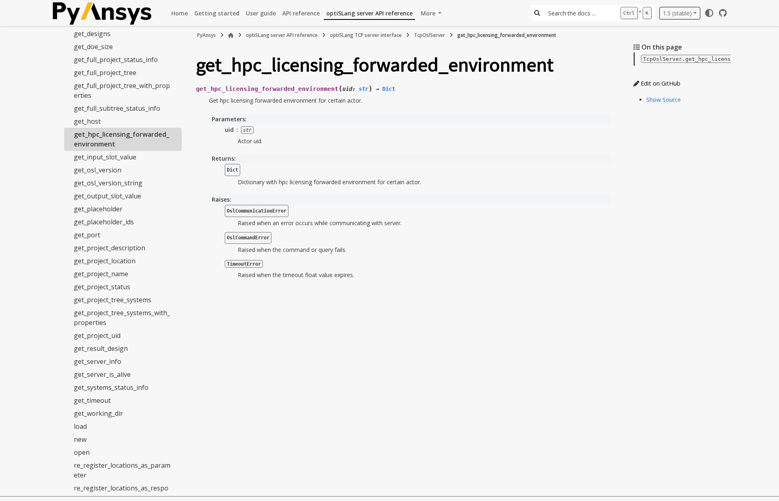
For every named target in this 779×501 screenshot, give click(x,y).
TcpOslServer (429, 35)
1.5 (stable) (677, 13)
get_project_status (102, 286)
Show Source (663, 99)
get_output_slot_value (107, 195)
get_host (87, 121)
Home (179, 13)
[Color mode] (709, 13)
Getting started (216, 13)
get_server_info (97, 361)
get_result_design (101, 348)
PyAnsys (206, 35)
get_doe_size (93, 46)
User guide (261, 13)
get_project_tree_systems (112, 299)
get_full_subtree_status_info (117, 108)
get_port (87, 234)
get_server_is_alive (102, 374)
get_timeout (92, 400)
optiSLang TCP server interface (366, 35)
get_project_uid (97, 335)
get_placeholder (98, 208)
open (82, 452)
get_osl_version (97, 170)
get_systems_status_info (111, 387)
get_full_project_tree (105, 72)
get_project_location (105, 260)
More (429, 13)
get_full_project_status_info (116, 59)
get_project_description (109, 247)
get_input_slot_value (105, 157)
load (80, 426)
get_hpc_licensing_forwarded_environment (121, 139)
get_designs (92, 33)
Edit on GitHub (659, 83)
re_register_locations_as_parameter (122, 470)
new (80, 439)
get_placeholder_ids (104, 221)
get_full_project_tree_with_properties (122, 90)
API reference (301, 13)
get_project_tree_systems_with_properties (122, 317)
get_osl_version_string (108, 182)
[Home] (231, 35)
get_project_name (101, 273)
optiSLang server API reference (369, 13)
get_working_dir (98, 413)
